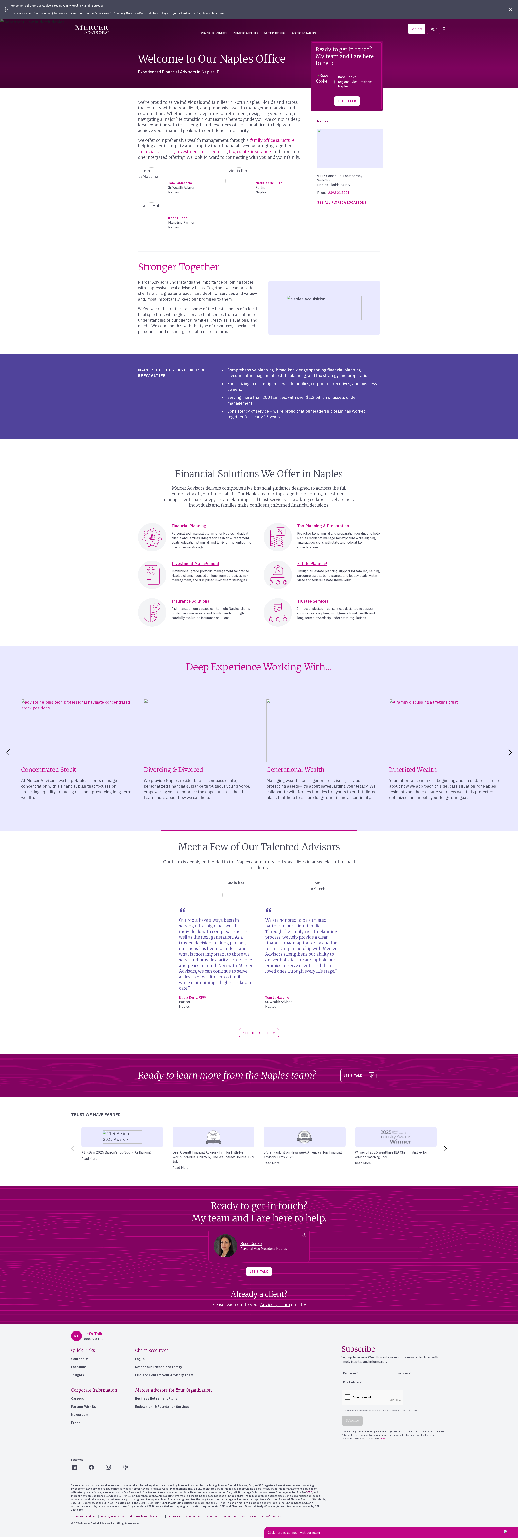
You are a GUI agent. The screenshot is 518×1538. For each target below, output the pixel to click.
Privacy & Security (112, 1516)
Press (75, 1423)
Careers (77, 1398)
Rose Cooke (347, 77)
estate (243, 151)
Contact (416, 29)
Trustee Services (312, 601)
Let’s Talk (347, 101)
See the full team (259, 1033)
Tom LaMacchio (180, 183)
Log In (140, 1359)
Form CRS (174, 1516)
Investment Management (195, 563)
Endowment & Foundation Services (162, 1407)
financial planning (156, 151)
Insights (77, 1375)
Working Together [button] (275, 33)
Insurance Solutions (190, 601)
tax (232, 151)
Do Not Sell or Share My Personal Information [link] (252, 1516)
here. (221, 13)
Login (433, 29)
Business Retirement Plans (156, 1398)
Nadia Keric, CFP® (269, 183)
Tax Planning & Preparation (323, 526)
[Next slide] (511, 752)
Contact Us (80, 1359)
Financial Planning (189, 526)
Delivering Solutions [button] (245, 33)
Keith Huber (177, 218)
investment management (202, 151)
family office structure (272, 140)
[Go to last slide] (7, 752)
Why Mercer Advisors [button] (214, 33)
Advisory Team (275, 1304)
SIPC (309, 1492)
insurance (261, 151)
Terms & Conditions (83, 1516)
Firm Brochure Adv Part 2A (146, 1516)
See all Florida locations (341, 202)
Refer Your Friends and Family (158, 1367)
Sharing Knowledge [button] (304, 33)
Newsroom (79, 1415)
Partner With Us (83, 1407)
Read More (89, 1159)
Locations (79, 1367)
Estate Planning (312, 563)
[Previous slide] (72, 1149)
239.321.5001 (339, 193)
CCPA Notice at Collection (202, 1516)
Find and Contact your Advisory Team (164, 1375)
